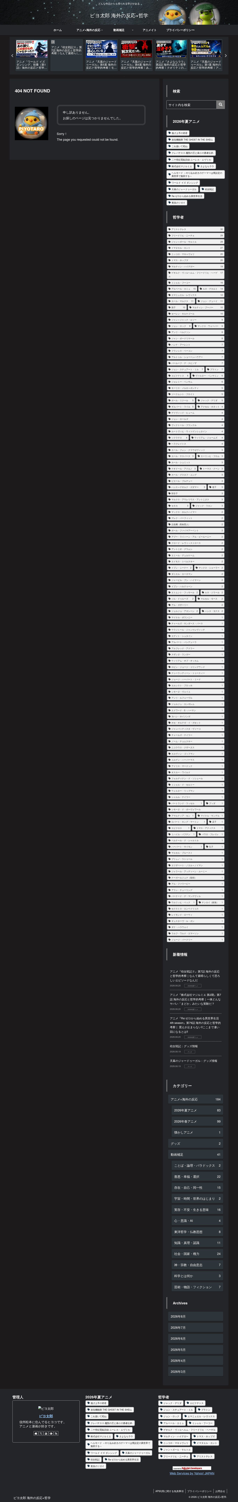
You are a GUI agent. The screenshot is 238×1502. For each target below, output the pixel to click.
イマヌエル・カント (207, 1443)
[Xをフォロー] (41, 1433)
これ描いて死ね (179, 146)
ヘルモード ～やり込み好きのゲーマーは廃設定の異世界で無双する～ (197, 174)
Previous (12, 55)
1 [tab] (114, 77)
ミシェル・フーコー (202, 1423)
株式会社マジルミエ (182, 166)
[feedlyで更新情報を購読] (51, 1433)
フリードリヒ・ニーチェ (175, 1456)
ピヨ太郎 (46, 1416)
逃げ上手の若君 (179, 133)
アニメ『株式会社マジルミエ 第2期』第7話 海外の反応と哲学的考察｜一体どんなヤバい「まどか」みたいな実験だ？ (195, 999)
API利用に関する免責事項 (169, 1491)
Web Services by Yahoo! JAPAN (192, 1473)
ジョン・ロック (171, 1416)
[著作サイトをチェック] (36, 1433)
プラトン (205, 1409)
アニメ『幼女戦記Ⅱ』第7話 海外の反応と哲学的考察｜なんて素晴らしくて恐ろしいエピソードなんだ (195, 975)
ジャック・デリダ (172, 1403)
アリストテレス (205, 1456)
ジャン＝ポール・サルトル (177, 1449)
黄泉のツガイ (178, 202)
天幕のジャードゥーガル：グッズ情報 (193, 1061)
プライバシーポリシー (199, 1491)
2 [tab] (119, 77)
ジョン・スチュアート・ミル (178, 1409)
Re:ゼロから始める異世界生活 (187, 196)
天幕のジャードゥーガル (184, 189)
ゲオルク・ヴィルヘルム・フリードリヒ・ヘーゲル (189, 1429)
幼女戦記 (209, 189)
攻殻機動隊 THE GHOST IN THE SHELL (192, 139)
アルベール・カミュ (173, 1423)
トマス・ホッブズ (206, 1436)
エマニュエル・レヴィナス (201, 1416)
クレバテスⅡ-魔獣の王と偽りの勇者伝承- (193, 152)
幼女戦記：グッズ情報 (184, 1046)
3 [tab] (124, 77)
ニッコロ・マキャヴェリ (175, 1443)
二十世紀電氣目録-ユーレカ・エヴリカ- (192, 159)
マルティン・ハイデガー (175, 1436)
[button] (220, 104)
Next (226, 55)
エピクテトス (197, 1403)
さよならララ (207, 166)
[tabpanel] (32, 55)
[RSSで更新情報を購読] (56, 1433)
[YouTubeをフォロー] (46, 1433)
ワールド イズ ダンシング (185, 182)
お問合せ (220, 1491)
